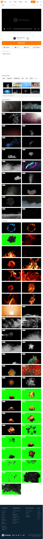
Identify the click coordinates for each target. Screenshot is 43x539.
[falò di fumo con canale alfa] (31, 129)
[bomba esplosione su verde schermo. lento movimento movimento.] (31, 393)
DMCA (14, 512)
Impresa (3, 515)
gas (22, 77)
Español (38, 512)
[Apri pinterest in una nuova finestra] (18, 534)
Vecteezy (3, 512)
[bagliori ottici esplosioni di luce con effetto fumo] (31, 117)
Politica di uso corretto (35, 535)
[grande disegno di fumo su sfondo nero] (31, 322)
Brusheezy (4, 510)
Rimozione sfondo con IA (4, 526)
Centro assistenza (29, 510)
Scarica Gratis (21, 43)
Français (38, 516)
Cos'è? (10, 51)
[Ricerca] (37, 5)
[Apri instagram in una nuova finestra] (14, 534)
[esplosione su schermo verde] (31, 464)
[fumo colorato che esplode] (31, 381)
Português (38, 513)
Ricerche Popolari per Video (16, 522)
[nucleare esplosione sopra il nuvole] (11, 310)
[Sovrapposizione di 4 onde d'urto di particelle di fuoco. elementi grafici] (11, 227)
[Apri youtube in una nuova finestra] (23, 534)
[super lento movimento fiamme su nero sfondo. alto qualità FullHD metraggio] (31, 239)
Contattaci (27, 512)
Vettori (5, 1)
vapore (31, 77)
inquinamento (17, 77)
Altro (37, 518)
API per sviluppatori (4, 519)
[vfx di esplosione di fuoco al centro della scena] (11, 201)
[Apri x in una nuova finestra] (22, 534)
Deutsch (38, 515)
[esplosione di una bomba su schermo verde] (11, 441)
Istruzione (4, 516)
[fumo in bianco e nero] (11, 117)
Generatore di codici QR (4, 529)
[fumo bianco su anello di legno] (11, 153)
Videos (15, 1)
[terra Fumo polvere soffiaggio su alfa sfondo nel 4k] (31, 189)
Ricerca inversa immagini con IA (4, 523)
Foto (10, 1)
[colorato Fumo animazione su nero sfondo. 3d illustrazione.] (11, 381)
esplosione (9, 77)
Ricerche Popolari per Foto (16, 519)
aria (26, 77)
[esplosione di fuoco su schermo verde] (11, 464)
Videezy (3, 513)
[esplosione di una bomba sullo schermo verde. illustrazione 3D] (11, 239)
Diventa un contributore (28, 516)
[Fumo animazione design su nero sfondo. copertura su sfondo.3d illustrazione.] (31, 153)
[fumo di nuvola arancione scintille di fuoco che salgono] (11, 129)
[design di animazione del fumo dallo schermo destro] (11, 177)
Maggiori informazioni (6, 53)
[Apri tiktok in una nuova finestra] (20, 534)
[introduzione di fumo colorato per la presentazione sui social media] (31, 165)
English (38, 510)
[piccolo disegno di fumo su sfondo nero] (11, 334)
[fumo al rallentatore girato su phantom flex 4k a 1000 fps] (31, 201)
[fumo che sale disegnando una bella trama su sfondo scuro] (11, 358)
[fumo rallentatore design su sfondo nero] (31, 346)
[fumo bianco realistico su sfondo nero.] (31, 141)
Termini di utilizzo (30, 534)
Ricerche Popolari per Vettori (16, 517)
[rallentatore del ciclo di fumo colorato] (31, 369)
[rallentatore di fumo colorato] (31, 358)
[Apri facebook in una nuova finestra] (13, 534)
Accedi (38, 1)
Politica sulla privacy (37, 534)
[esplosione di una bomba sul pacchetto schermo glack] (31, 429)
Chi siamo (27, 513)
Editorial (20, 1)
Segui (28, 38)
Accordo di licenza (16, 510)
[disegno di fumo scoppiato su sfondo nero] (11, 322)
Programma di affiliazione (15, 514)
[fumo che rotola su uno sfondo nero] (11, 165)
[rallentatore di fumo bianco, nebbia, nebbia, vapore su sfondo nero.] (11, 106)
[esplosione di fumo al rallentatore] (31, 310)
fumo (4, 77)
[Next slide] (38, 78)
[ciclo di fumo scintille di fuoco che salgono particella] (31, 212)
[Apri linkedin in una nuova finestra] (16, 534)
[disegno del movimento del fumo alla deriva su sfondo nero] (31, 334)
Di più (26, 1)
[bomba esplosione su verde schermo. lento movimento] (11, 393)
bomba (36, 77)
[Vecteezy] (2, 2)
